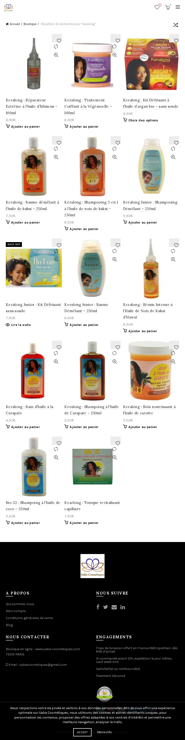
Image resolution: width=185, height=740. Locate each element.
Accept (82, 732)
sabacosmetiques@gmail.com (43, 665)
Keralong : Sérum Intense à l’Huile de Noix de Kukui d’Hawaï (148, 311)
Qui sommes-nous (20, 604)
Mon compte (16, 611)
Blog (9, 625)
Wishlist (160, 5)
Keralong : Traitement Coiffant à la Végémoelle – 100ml (88, 106)
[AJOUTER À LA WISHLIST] (57, 38)
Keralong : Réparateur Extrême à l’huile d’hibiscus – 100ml (31, 106)
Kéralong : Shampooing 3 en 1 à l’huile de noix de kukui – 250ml (91, 208)
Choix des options (143, 120)
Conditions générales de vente (29, 618)
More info (104, 732)
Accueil (15, 24)
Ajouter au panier (25, 127)
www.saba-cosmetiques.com (57, 649)
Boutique (30, 24)
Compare (56, 46)
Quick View (56, 55)
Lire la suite (21, 325)
